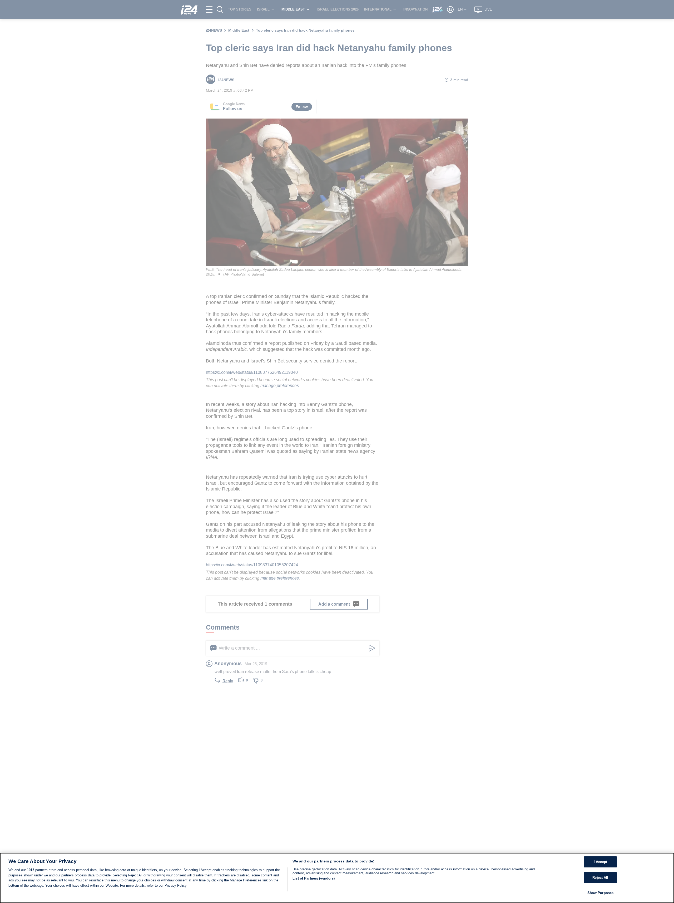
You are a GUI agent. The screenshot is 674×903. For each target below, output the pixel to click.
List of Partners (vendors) (314, 878)
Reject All (600, 878)
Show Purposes (600, 893)
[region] (337, 878)
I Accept (600, 862)
